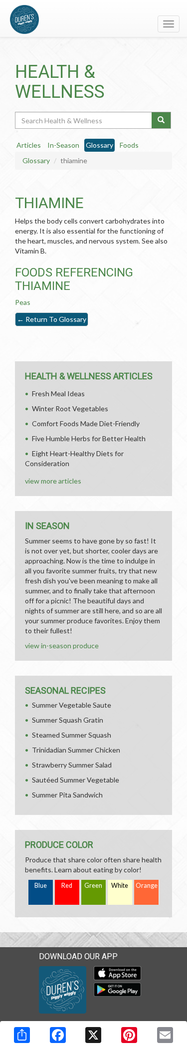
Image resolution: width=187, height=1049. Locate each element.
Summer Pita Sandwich (67, 794)
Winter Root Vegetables (70, 408)
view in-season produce (62, 645)
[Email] (165, 1035)
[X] (93, 1035)
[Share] (22, 1035)
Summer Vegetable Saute (71, 705)
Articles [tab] (28, 145)
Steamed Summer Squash (71, 735)
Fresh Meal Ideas (58, 393)
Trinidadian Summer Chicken (76, 750)
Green (93, 885)
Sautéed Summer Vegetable (75, 780)
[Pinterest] (129, 1035)
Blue (40, 885)
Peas (22, 302)
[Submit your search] (161, 120)
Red (66, 885)
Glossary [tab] (99, 145)
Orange (147, 885)
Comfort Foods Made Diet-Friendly (86, 423)
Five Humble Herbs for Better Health (89, 438)
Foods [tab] (129, 145)
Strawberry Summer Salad (72, 765)
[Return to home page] (93, 19)
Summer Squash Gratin (67, 720)
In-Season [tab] (63, 145)
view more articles (53, 481)
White (119, 885)
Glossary (36, 160)
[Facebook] (58, 1035)
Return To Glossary (51, 319)
